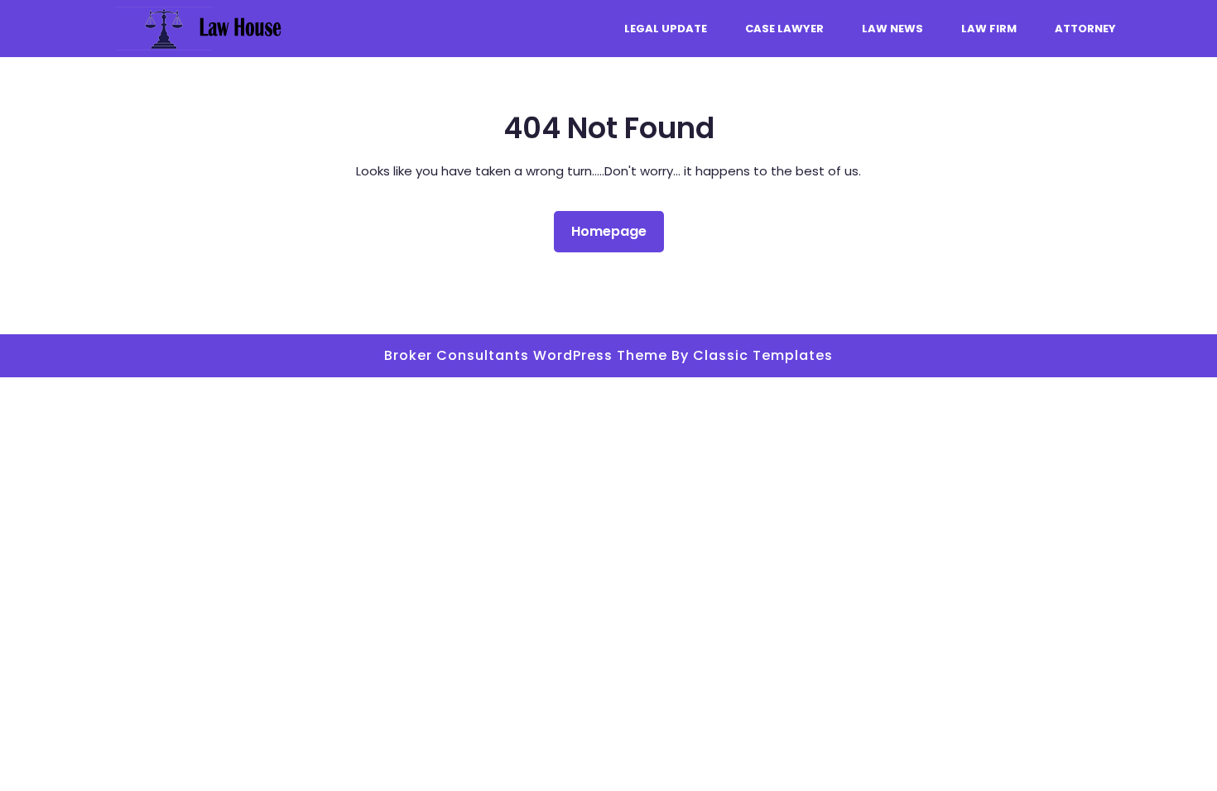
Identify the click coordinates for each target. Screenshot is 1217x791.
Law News (892, 28)
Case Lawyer (784, 28)
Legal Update (665, 28)
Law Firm (989, 28)
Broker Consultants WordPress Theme (527, 355)
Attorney (1085, 28)
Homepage (615, 231)
